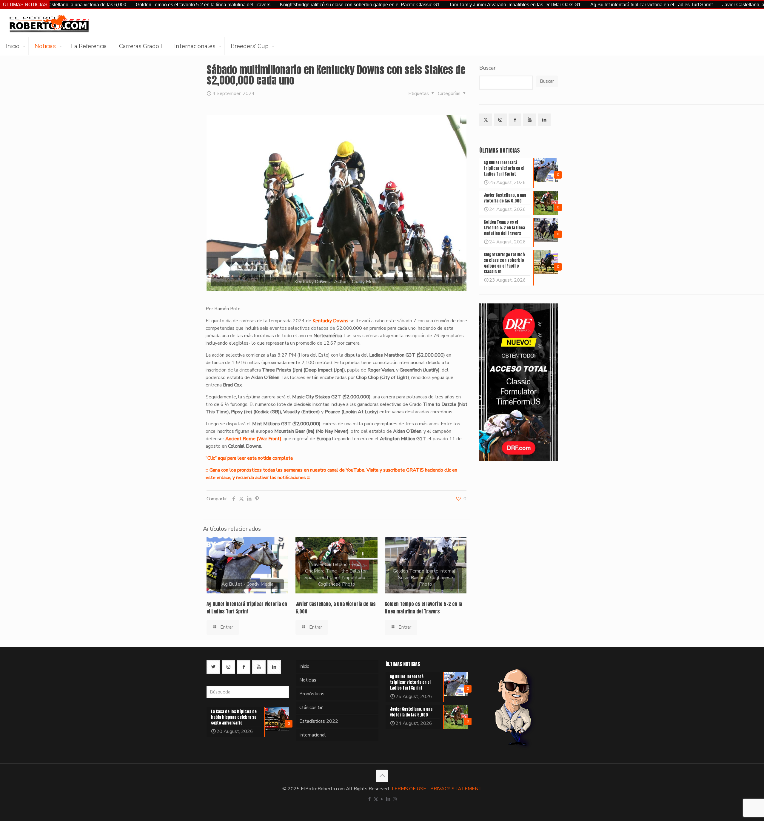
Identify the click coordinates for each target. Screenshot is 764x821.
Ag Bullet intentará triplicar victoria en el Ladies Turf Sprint (608, 4)
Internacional (312, 735)
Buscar (487, 68)
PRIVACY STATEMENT (456, 788)
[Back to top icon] (382, 776)
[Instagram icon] (394, 799)
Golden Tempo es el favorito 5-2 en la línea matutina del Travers (160, 4)
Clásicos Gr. (311, 707)
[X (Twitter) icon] (376, 799)
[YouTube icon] (382, 799)
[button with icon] (485, 119)
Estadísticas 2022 (318, 721)
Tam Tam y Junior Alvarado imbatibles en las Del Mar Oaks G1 (471, 4)
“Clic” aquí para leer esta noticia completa (249, 458)
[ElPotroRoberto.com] (49, 23)
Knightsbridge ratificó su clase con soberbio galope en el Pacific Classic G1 (316, 4)
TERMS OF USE (408, 788)
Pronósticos (311, 693)
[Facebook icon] (369, 799)
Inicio (304, 666)
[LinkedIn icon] (388, 799)
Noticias (307, 680)
